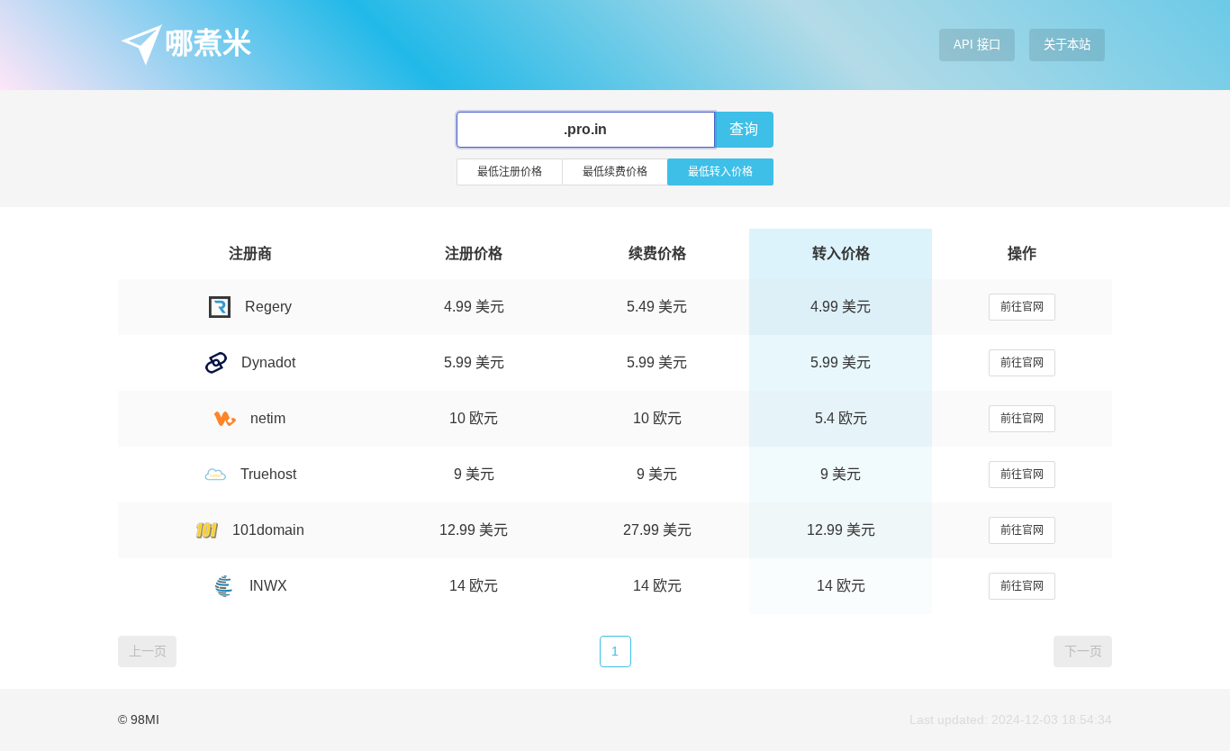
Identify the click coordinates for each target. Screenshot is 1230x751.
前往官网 (1022, 307)
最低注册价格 (509, 172)
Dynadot (268, 362)
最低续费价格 (615, 172)
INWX (268, 585)
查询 (743, 129)
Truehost (268, 474)
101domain (268, 530)
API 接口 (977, 44)
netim (267, 418)
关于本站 (1067, 44)
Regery (268, 306)
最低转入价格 (720, 172)
